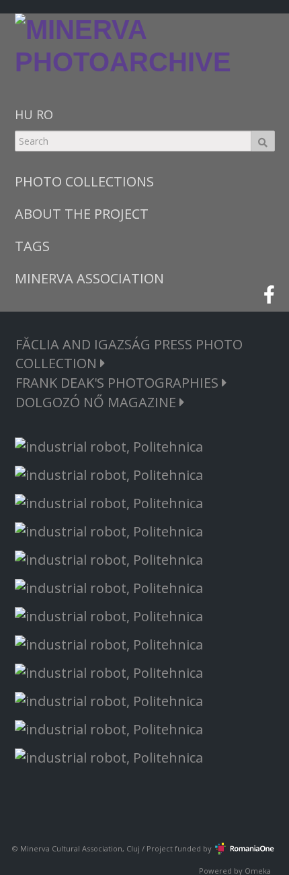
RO (44, 114)
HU (24, 114)
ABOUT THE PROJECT (82, 214)
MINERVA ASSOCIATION (89, 278)
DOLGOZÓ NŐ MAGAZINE (97, 402)
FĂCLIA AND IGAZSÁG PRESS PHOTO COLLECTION (129, 353)
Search (263, 141)
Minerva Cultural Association (71, 848)
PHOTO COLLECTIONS (84, 181)
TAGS (32, 246)
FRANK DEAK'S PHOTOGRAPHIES (118, 383)
